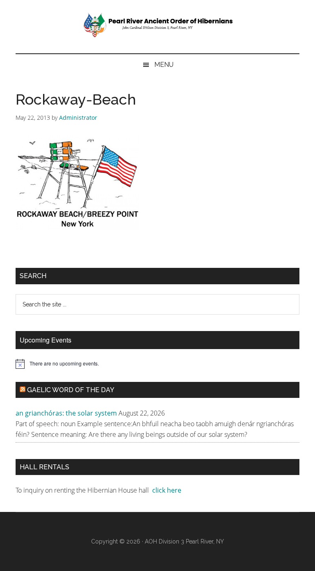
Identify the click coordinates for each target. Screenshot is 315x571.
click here (167, 490)
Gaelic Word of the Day (70, 390)
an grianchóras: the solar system (66, 413)
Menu (163, 65)
